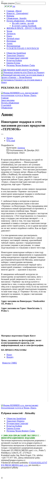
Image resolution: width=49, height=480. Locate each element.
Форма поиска (7, 3)
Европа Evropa (13, 63)
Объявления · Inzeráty (17, 18)
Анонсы (21, 148)
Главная (4, 98)
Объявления (6, 108)
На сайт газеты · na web (23, 23)
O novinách (6, 105)
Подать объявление (10, 103)
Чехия (9, 31)
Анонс (10, 43)
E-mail (12, 140)
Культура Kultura (14, 60)
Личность (11, 33)
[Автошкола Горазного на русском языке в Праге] (24, 82)
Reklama (10, 16)
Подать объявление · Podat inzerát (22, 21)
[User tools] (2, 134)
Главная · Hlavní (14, 11)
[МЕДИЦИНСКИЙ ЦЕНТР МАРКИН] (20, 70)
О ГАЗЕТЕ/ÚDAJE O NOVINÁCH (23, 48)
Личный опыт (13, 38)
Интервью (11, 41)
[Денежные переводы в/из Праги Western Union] (23, 72)
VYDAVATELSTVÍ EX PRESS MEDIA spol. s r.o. (24, 463)
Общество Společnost (16, 53)
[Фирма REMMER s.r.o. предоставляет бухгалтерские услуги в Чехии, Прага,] (24, 95)
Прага (9, 36)
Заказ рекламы (8, 100)
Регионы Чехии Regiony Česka (21, 65)
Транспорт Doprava (15, 55)
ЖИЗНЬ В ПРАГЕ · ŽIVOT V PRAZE (24, 28)
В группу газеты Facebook (24, 26)
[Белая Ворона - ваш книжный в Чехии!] (24, 77)
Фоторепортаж (13, 46)
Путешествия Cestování (17, 58)
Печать (10, 138)
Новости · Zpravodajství (17, 13)
